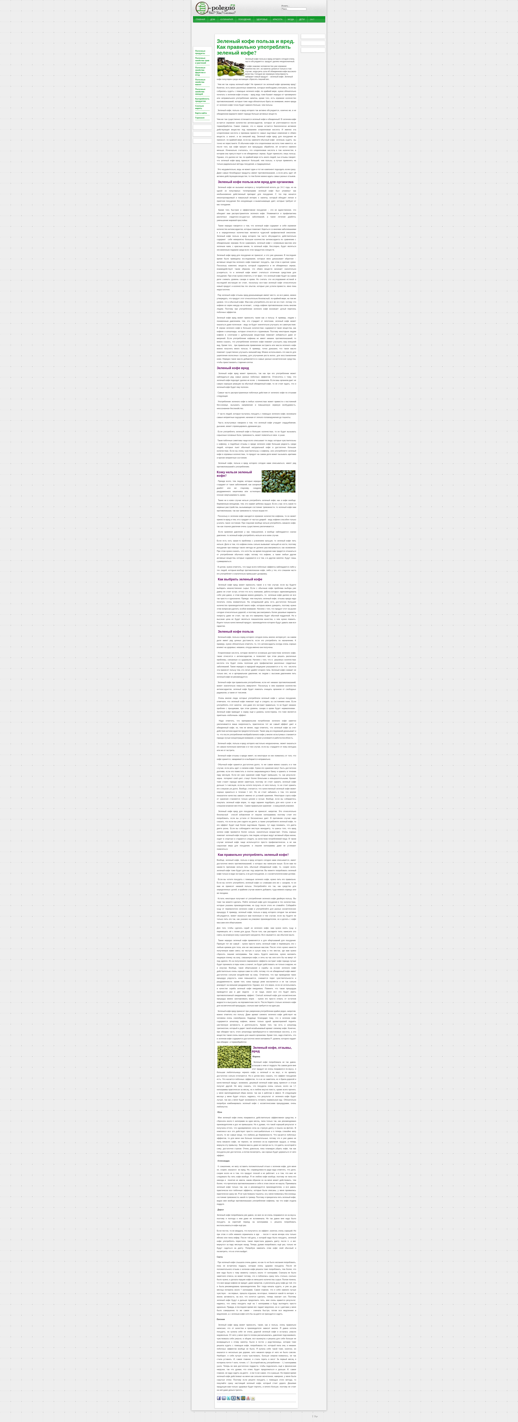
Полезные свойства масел (200, 82)
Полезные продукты (200, 52)
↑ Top (315, 1416)
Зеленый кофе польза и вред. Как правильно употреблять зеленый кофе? (255, 46)
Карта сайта (201, 113)
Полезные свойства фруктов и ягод (200, 71)
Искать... (285, 5)
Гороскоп (200, 117)
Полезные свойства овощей (200, 91)
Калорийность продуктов (202, 99)
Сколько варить (199, 107)
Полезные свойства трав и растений (202, 60)
